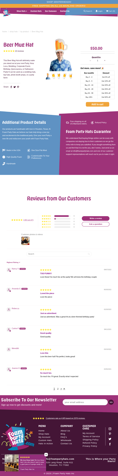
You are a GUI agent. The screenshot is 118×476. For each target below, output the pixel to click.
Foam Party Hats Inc (63, 473)
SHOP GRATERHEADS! (59, 2)
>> (111, 402)
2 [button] (57, 389)
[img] (45, 270)
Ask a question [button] (95, 224)
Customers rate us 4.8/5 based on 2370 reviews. (65, 418)
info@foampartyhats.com (59, 459)
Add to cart (97, 104)
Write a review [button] (96, 218)
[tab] (47, 76)
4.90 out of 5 (28, 220)
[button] (9, 51)
